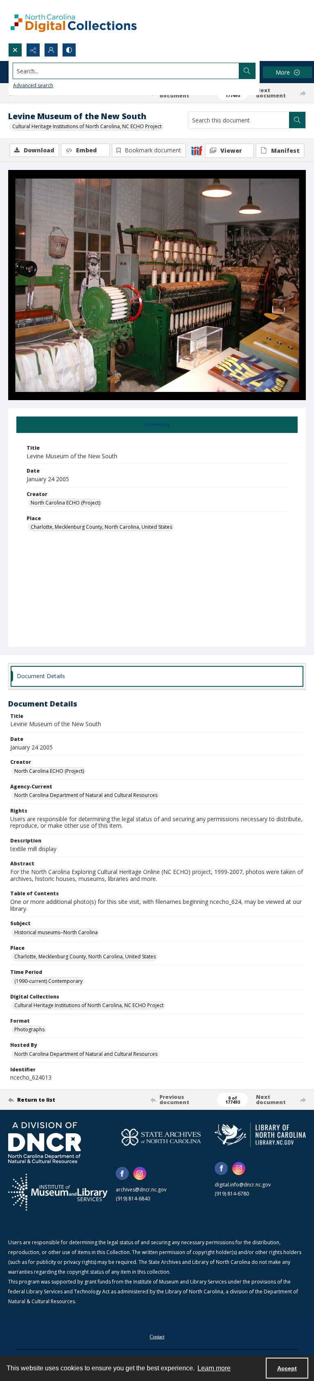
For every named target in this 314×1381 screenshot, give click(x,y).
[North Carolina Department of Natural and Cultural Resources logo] (44, 1142)
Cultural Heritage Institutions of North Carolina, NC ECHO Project (86, 126)
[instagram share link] (139, 1173)
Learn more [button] (214, 1368)
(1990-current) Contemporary (48, 981)
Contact (157, 1337)
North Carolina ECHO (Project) (65, 502)
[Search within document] (297, 120)
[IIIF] (196, 150)
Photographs (29, 1029)
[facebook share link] (122, 1173)
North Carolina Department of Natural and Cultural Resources (85, 795)
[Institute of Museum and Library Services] (58, 1192)
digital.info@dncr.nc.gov (243, 1184)
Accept (287, 1368)
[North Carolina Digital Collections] (73, 21)
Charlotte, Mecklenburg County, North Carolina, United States (101, 526)
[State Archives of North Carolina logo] (161, 1137)
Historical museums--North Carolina (56, 932)
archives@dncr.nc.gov (141, 1189)
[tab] (157, 424)
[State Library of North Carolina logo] (260, 1134)
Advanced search (33, 85)
